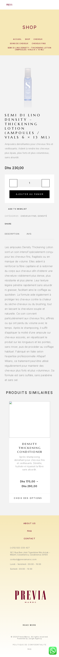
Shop (27, 39)
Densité (42, 216)
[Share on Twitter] (19, 224)
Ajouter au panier (30, 194)
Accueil (17, 39)
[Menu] (51, 4)
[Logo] (9, 5)
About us (29, 523)
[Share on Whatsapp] (27, 224)
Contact (29, 538)
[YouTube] (39, 619)
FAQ (29, 531)
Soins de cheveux (19, 43)
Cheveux (38, 39)
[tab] (12, 235)
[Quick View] (46, 428)
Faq (30, 649)
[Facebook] (20, 619)
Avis (29, 233)
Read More (29, 625)
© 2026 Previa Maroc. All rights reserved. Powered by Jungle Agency (29, 638)
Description (12, 233)
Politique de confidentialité (29, 645)
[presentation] (5, 452)
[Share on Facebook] (15, 224)
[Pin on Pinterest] (23, 224)
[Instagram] (26, 619)
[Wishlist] (46, 433)
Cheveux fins (39, 43)
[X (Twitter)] (33, 619)
